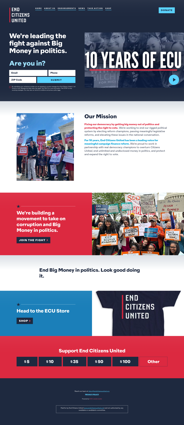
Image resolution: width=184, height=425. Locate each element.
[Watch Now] (174, 80)
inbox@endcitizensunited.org (98, 391)
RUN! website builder (96, 399)
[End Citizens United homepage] (19, 15)
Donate (166, 10)
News (81, 8)
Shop (108, 8)
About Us (49, 8)
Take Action (95, 8)
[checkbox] (10, 87)
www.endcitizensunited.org (94, 408)
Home (38, 8)
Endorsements (67, 8)
